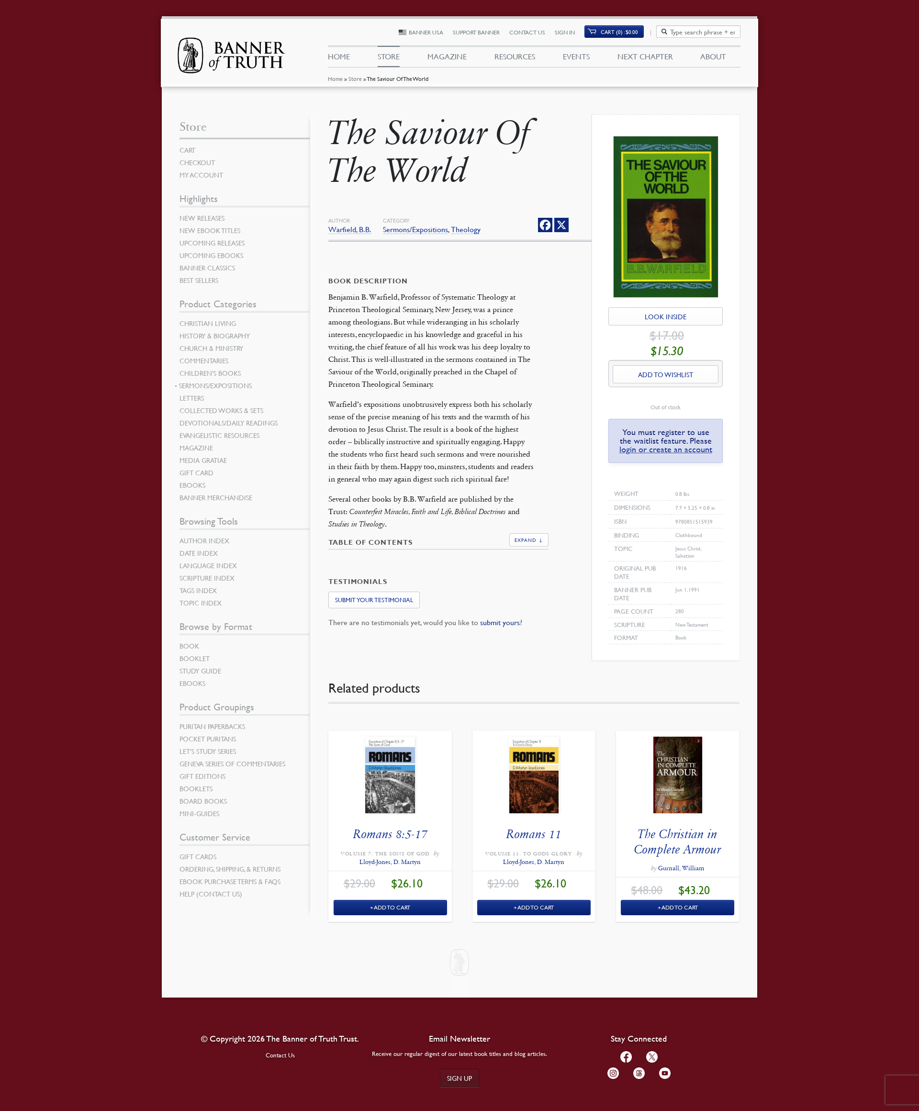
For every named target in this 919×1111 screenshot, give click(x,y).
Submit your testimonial (374, 600)
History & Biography (214, 335)
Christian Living (207, 323)
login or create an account (665, 449)
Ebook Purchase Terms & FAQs (229, 881)
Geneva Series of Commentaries (232, 763)
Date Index (198, 553)
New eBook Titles (209, 230)
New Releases (201, 218)
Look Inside (665, 316)
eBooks (192, 485)
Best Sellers (198, 280)
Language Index (208, 565)
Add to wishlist (665, 374)
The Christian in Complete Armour (677, 841)
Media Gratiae (203, 460)
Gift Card (196, 472)
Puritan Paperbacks (212, 726)
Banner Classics (207, 267)
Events (576, 56)
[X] (561, 225)
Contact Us (527, 32)
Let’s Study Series (207, 751)
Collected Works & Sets (221, 410)
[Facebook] (545, 225)
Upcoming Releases (212, 243)
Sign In (565, 32)
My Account (201, 175)
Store (355, 78)
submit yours (500, 622)
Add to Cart (392, 907)
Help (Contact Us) (210, 894)
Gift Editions (202, 776)
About (713, 56)
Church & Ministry (211, 348)
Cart (187, 150)
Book (189, 646)
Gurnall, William (681, 868)
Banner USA (426, 32)
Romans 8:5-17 (390, 834)
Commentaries (203, 360)
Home (335, 78)
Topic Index (200, 602)
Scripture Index (207, 578)
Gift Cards (197, 856)
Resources (514, 56)
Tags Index (198, 590)
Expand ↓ (529, 540)
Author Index (204, 540)
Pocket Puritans (207, 738)
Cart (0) (619, 31)
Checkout (197, 162)
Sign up (459, 1078)
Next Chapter (645, 56)
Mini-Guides (199, 813)
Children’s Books (210, 373)
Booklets (196, 788)
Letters (191, 398)
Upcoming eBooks (211, 255)
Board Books (203, 801)
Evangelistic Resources (219, 435)
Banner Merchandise (215, 497)
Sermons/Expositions (415, 229)
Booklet (194, 658)
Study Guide (200, 670)
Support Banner (476, 32)
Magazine (447, 56)
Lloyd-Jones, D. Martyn (390, 862)
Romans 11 (533, 834)
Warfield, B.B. (349, 229)
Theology (466, 229)
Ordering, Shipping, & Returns (229, 869)
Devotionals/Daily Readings (228, 422)
